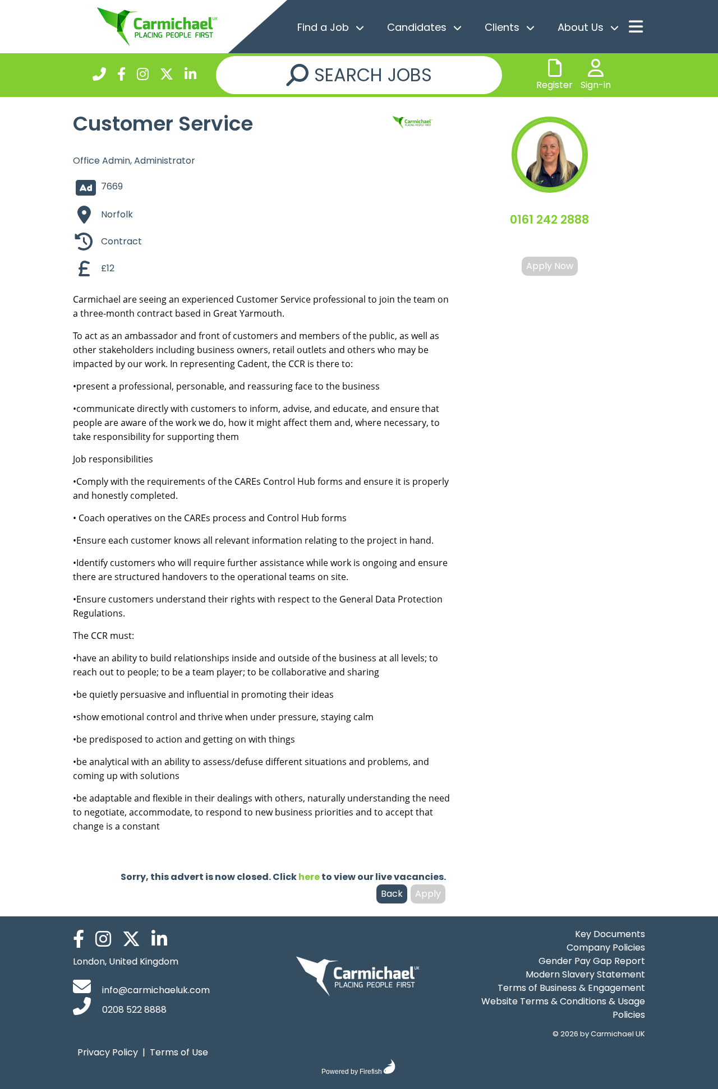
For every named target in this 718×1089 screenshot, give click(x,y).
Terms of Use (179, 1052)
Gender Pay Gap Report (591, 960)
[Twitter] (166, 75)
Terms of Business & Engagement (571, 987)
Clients (502, 27)
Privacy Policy (107, 1052)
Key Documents (610, 934)
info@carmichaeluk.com (155, 990)
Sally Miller (549, 242)
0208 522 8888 (133, 1009)
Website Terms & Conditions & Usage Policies (563, 1008)
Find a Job (323, 27)
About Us (581, 27)
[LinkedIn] (190, 75)
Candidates (417, 27)
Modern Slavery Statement (585, 974)
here (309, 876)
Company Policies (606, 947)
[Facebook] (121, 75)
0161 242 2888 (549, 219)
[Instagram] (142, 75)
